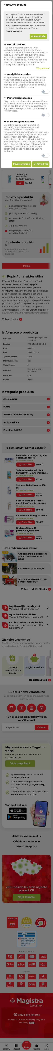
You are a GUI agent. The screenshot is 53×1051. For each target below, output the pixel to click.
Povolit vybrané (21, 164)
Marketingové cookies (21, 121)
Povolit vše (39, 36)
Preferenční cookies (19, 98)
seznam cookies (14, 31)
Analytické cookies (19, 74)
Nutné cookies (16, 44)
